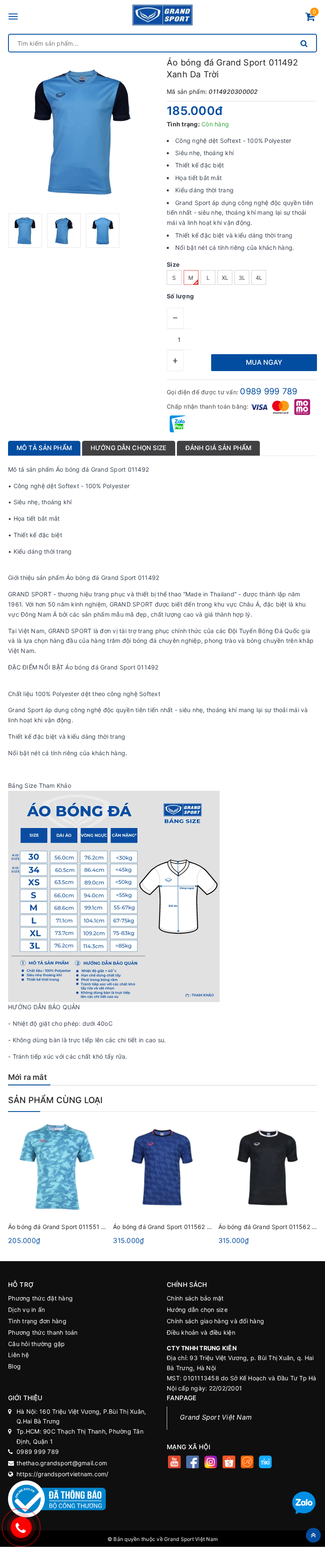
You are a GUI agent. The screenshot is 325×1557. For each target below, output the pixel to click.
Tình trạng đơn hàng (37, 1321)
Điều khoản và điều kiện (201, 1332)
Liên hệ (18, 1354)
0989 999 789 (268, 391)
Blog (14, 1366)
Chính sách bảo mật (195, 1298)
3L (242, 277)
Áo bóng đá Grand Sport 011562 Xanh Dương (177, 1226)
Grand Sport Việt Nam (216, 1417)
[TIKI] (265, 1463)
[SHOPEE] (228, 1463)
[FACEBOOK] (192, 1463)
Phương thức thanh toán (43, 1332)
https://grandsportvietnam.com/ (63, 1474)
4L (259, 277)
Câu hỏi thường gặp (36, 1343)
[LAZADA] (247, 1463)
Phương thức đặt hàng (40, 1298)
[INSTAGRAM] (210, 1463)
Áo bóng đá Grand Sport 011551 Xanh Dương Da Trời (83, 1226)
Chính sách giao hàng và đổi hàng (215, 1321)
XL (225, 277)
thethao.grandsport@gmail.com (62, 1463)
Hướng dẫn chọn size (197, 1309)
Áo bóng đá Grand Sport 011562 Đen (270, 1226)
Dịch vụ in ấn (26, 1309)
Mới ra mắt (27, 1077)
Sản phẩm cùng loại (55, 1100)
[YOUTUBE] (174, 1463)
